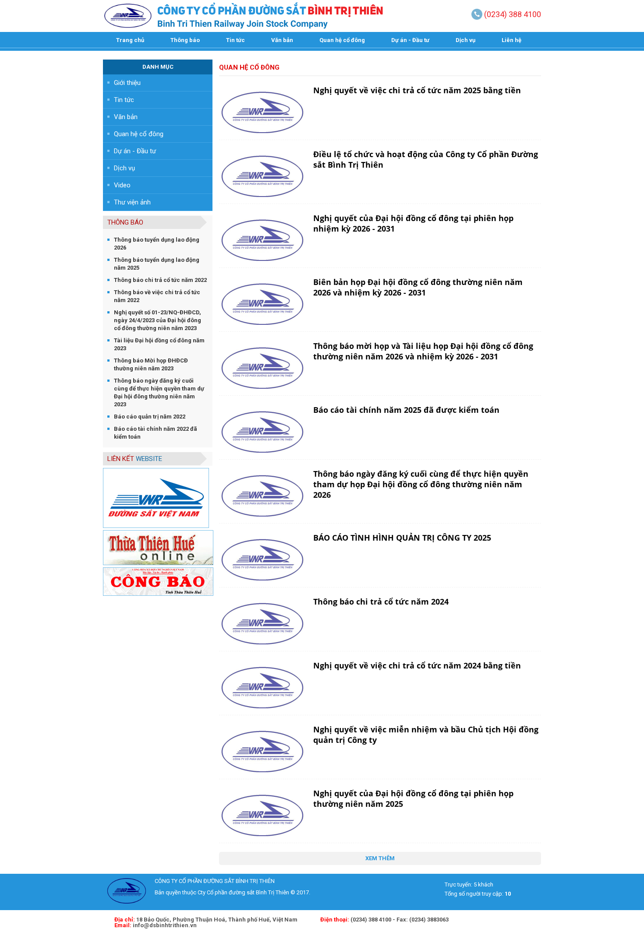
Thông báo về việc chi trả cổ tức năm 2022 (157, 296)
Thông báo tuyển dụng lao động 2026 (156, 243)
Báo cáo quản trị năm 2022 (149, 416)
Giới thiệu (127, 83)
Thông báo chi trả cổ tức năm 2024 (381, 601)
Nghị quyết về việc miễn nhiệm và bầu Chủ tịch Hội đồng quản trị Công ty (425, 734)
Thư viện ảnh (132, 202)
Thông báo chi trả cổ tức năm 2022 (160, 280)
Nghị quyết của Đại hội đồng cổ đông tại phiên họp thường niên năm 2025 (413, 798)
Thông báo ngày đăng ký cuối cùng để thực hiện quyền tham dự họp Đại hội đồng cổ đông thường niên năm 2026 (420, 484)
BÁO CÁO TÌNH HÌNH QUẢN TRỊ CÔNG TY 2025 (402, 537)
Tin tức (235, 40)
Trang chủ (130, 40)
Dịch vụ (465, 40)
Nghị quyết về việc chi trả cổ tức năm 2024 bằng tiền (417, 665)
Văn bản (282, 40)
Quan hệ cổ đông (342, 40)
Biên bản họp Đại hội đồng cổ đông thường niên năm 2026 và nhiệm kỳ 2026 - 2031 (418, 287)
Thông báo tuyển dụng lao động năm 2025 (156, 264)
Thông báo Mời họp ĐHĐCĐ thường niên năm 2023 (151, 364)
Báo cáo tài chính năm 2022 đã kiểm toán (155, 433)
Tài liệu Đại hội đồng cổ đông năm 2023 (159, 344)
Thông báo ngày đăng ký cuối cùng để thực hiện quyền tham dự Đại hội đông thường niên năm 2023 (159, 392)
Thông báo (185, 40)
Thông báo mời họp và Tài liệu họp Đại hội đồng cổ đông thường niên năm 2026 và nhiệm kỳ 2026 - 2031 (423, 351)
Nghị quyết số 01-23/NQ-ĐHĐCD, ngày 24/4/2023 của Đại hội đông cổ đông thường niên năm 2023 (157, 320)
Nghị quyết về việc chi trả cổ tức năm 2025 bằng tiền (417, 90)
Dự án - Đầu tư (410, 40)
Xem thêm (380, 858)
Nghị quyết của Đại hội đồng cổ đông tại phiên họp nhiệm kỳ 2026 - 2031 (413, 223)
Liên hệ (511, 40)
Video (122, 185)
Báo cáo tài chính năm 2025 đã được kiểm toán (406, 409)
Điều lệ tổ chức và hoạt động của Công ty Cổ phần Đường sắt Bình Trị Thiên (425, 159)
